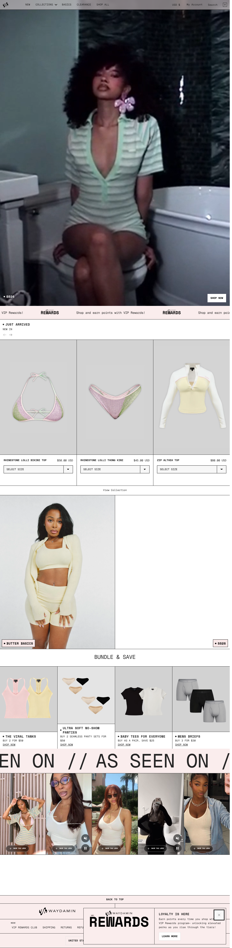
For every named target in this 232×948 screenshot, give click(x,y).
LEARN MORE (170, 936)
